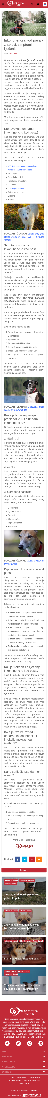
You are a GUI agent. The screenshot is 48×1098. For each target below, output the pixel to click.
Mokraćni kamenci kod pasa (20, 170)
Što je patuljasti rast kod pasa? (22, 958)
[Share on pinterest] (32, 859)
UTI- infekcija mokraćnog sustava (22, 166)
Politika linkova (24, 1083)
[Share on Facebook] (17, 859)
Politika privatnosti (15, 1080)
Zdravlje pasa (10, 884)
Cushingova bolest (16, 188)
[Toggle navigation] (3, 4)
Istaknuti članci (11, 881)
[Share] (39, 859)
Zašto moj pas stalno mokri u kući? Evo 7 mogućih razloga (24, 237)
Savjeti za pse (10, 971)
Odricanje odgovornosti (32, 1080)
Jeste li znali (38, 941)
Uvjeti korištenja (34, 1077)
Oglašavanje (21, 1077)
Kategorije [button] (24, 870)
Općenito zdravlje (27, 881)
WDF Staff (13, 53)
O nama (11, 1077)
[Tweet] (24, 859)
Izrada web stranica (14, 1095)
